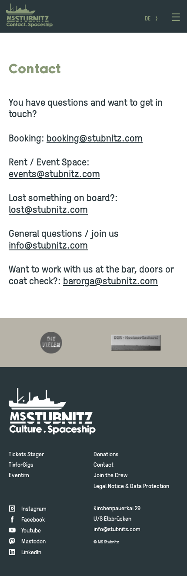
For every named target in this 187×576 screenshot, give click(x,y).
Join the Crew (110, 475)
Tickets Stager (26, 454)
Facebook (33, 520)
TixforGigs (21, 465)
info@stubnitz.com (48, 246)
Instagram (34, 509)
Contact (104, 465)
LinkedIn (31, 552)
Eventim (19, 475)
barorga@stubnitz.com (110, 282)
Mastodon (33, 542)
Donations (106, 454)
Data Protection (149, 486)
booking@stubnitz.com (95, 139)
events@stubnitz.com (54, 175)
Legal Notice (109, 486)
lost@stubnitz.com (48, 210)
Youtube (31, 531)
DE (147, 19)
